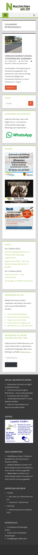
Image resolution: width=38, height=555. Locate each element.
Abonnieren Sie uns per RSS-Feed (19, 326)
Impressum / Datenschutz (18, 502)
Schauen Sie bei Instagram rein (18, 323)
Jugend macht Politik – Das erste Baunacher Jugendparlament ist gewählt (17, 264)
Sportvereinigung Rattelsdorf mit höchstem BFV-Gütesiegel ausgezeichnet (17, 255)
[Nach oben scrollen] (35, 552)
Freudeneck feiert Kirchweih (18, 396)
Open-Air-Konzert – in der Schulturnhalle (14, 275)
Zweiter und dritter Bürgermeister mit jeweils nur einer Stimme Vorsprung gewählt (19, 468)
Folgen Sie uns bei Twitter (17, 320)
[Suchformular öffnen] (34, 15)
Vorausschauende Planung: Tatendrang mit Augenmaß (18, 57)
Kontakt (10, 493)
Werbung (10, 506)
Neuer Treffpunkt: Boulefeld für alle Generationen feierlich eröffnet (18, 459)
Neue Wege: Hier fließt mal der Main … (19, 282)
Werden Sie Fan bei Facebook (18, 317)
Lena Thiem (24, 61)
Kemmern (8, 63)
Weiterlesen (10, 88)
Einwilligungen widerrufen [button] (17, 538)
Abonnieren (11, 365)
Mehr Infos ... (26, 352)
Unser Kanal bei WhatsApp (17, 314)
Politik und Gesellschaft (19, 63)
